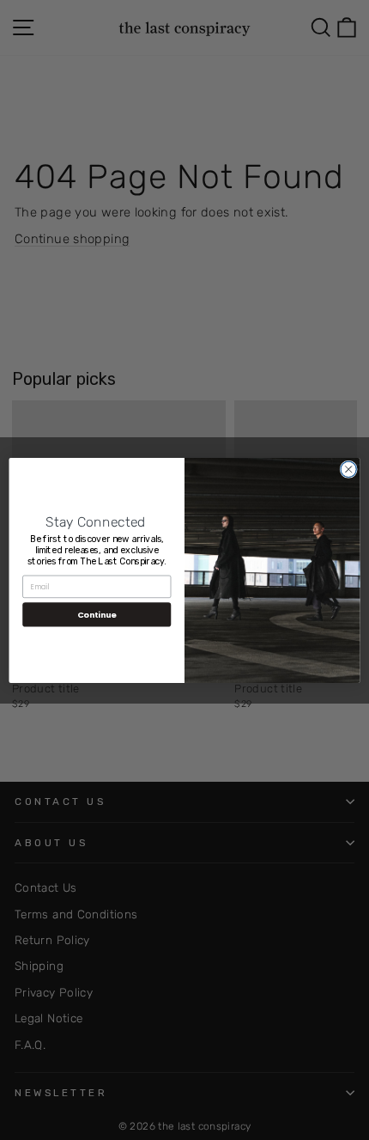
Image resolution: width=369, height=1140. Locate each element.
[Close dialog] (348, 469)
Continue (97, 613)
